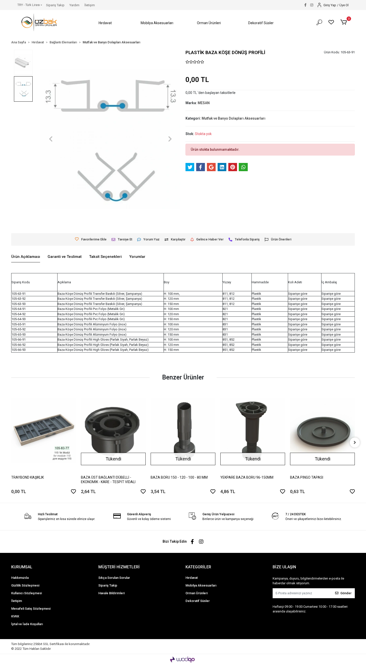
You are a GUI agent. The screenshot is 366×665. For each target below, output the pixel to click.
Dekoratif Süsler (197, 601)
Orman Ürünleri (196, 593)
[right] (354, 442)
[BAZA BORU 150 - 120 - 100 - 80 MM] (183, 430)
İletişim (89, 5)
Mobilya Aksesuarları (200, 585)
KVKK (15, 616)
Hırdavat (191, 578)
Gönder (346, 593)
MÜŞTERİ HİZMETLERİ (119, 567)
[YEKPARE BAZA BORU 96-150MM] (252, 430)
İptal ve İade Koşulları (27, 624)
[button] (105, 23)
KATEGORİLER (198, 567)
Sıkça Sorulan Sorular (114, 578)
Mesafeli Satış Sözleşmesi (31, 608)
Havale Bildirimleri (111, 593)
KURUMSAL (21, 567)
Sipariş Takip (55, 5)
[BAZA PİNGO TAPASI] (322, 430)
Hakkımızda (20, 578)
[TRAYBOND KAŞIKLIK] (43, 430)
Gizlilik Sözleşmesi (25, 585)
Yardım (74, 5)
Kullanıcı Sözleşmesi (26, 593)
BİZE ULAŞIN (284, 567)
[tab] (25, 256)
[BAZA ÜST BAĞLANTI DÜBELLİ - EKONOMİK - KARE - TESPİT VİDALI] (113, 430)
